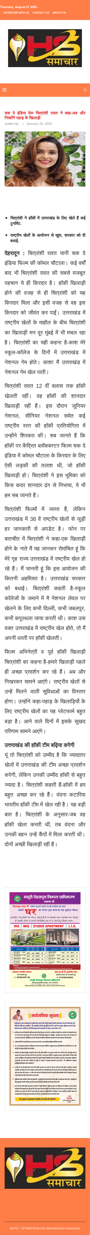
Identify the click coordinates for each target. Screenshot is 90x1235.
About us (59, 12)
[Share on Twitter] (58, 199)
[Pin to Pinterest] (69, 199)
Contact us (41, 12)
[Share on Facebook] (48, 199)
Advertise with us (16, 12)
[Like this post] (37, 199)
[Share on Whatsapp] (79, 199)
